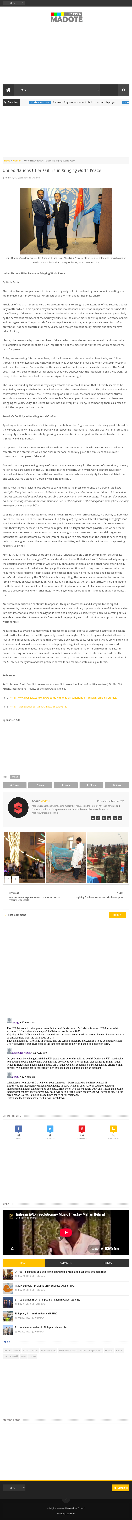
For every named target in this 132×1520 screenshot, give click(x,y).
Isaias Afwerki (11, 1356)
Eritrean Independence (91, 1350)
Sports (32, 1356)
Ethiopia (109, 1350)
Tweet (16, 785)
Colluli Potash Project (20, 102)
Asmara (7, 1350)
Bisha (17, 1350)
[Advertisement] (66, 55)
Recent (24, 1263)
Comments (66, 1263)
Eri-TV (26, 1350)
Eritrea (106, 102)
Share (41, 785)
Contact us (122, 1488)
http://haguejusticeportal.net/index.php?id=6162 (38, 706)
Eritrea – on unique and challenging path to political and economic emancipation (60, 1271)
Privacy (60, 1513)
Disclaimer (70, 1513)
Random (108, 1263)
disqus (117, 915)
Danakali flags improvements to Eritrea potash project (65, 102)
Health (119, 1350)
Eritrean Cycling (48, 1350)
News (23, 1356)
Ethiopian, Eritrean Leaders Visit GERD (36, 1313)
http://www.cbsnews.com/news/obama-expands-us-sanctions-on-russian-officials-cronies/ (63, 697)
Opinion (17, 160)
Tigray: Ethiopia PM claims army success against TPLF (45, 1285)
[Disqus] (65, 968)
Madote (73, 1508)
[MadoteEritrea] (93, 818)
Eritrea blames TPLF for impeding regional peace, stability (47, 1299)
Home (7, 160)
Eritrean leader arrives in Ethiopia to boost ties (41, 1327)
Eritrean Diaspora (67, 1350)
